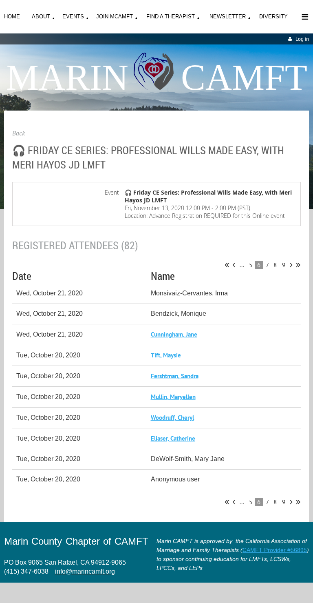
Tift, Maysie (166, 355)
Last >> (298, 265)
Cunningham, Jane (174, 334)
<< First (227, 265)
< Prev (234, 265)
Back (18, 133)
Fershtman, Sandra (174, 376)
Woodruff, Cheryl (172, 417)
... (242, 265)
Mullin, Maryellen (173, 397)
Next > (291, 265)
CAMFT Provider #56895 (274, 550)
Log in (302, 38)
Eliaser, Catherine (173, 438)
